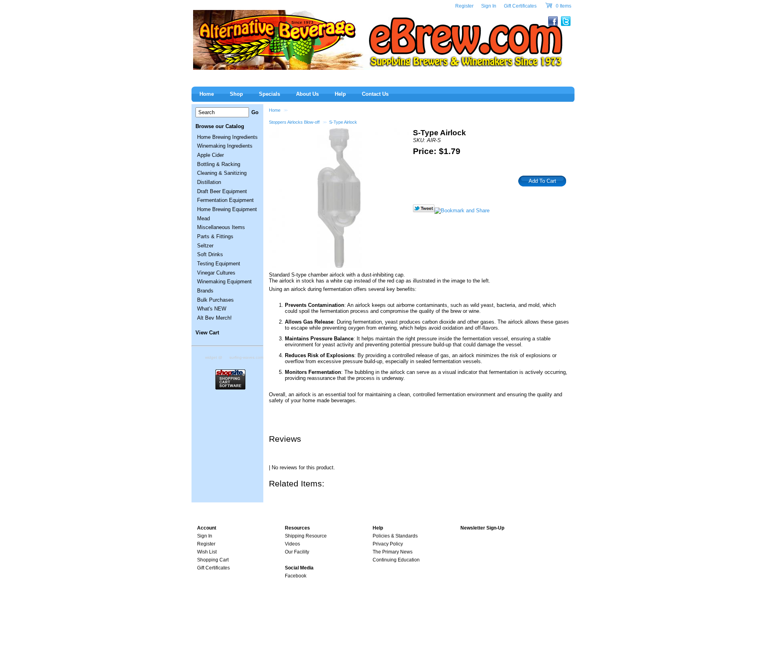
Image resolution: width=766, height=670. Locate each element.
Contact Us (375, 94)
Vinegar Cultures (216, 273)
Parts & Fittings (215, 236)
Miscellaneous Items (221, 227)
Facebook (295, 576)
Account (206, 528)
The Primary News (393, 552)
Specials (269, 94)
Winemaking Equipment (224, 282)
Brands (205, 291)
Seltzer (205, 246)
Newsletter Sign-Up (482, 528)
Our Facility (297, 552)
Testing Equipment (218, 264)
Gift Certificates (520, 6)
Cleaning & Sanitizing (222, 173)
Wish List (207, 552)
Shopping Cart (213, 560)
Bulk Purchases (215, 300)
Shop (236, 94)
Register (464, 6)
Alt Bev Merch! (214, 318)
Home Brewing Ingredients (227, 137)
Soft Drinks (210, 254)
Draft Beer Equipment (222, 191)
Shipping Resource (306, 536)
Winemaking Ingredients (225, 146)
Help (340, 94)
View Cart (207, 333)
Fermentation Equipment (225, 200)
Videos (292, 544)
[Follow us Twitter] (423, 210)
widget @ (213, 357)
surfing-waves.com (246, 357)
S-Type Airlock (343, 122)
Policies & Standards (395, 536)
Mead (203, 218)
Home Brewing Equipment (227, 209)
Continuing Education (396, 560)
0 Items (563, 6)
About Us (307, 94)
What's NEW (211, 309)
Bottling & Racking (218, 164)
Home (274, 110)
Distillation (209, 182)
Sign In (488, 6)
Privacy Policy (388, 544)
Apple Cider (210, 155)
